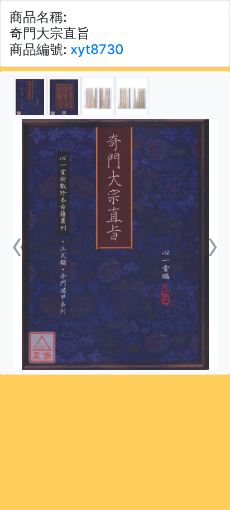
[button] (20, 244)
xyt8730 (97, 49)
